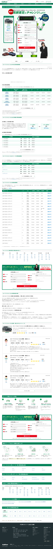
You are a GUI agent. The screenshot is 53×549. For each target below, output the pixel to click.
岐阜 (24, 260)
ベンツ (21, 531)
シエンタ (33, 468)
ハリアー (43, 477)
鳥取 (38, 254)
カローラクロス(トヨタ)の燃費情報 (40, 501)
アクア (13, 468)
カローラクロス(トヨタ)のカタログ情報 (8, 503)
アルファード (24, 468)
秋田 (13, 256)
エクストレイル (34, 477)
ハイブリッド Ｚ (5, 169)
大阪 (31, 254)
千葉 (20, 256)
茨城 (17, 259)
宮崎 (49, 257)
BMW (23, 531)
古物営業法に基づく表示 (40, 545)
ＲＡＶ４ (3, 468)
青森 (9, 254)
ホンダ (20, 511)
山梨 (27, 257)
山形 (9, 257)
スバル (39, 511)
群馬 (17, 257)
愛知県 (6, 345)
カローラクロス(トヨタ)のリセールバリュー (8, 501)
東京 (17, 254)
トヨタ (10, 511)
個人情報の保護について (34, 545)
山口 (38, 257)
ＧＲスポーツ (5, 165)
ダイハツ (29, 511)
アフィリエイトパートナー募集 (13, 546)
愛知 (27, 259)
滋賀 (31, 256)
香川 (38, 259)
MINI (25, 531)
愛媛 (42, 259)
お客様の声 (15, 545)
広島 (42, 256)
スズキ (25, 511)
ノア (42, 468)
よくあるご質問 (11, 545)
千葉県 (6, 382)
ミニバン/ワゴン (18, 534)
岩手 (13, 254)
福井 (24, 257)
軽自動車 (14, 534)
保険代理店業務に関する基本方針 (48, 545)
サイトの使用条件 (26, 545)
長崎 (46, 256)
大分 (46, 257)
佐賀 (49, 254)
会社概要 (22, 545)
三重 (27, 260)
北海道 (3, 254)
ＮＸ (2, 477)
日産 (15, 511)
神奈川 (20, 254)
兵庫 (34, 257)
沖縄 (49, 259)
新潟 (24, 254)
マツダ (34, 511)
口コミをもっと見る (27, 390)
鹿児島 (46, 259)
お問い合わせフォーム (14, 152)
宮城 (9, 256)
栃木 (20, 257)
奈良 (34, 256)
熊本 (49, 256)
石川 (27, 256)
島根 (42, 254)
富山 (24, 256)
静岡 (24, 259)
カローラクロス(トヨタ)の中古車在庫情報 (25, 501)
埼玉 (17, 256)
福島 (13, 257)
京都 (34, 254)
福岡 (46, 254)
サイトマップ (19, 546)
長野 (27, 254)
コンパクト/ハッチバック (23, 534)
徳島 (42, 257)
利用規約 (30, 545)
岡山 (38, 256)
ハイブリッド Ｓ (5, 173)
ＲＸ (22, 477)
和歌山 (32, 257)
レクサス (49, 511)
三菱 (44, 511)
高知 (38, 260)
